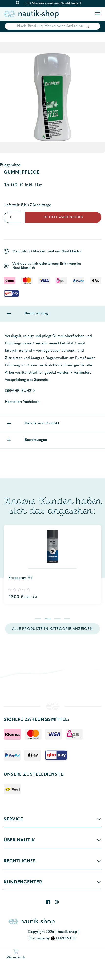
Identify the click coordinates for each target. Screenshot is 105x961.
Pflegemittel (10, 165)
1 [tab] (38, 618)
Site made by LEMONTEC (52, 938)
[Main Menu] (97, 13)
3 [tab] (57, 618)
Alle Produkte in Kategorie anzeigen (52, 629)
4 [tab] (67, 618)
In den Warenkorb (63, 217)
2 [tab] (48, 618)
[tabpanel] (52, 564)
